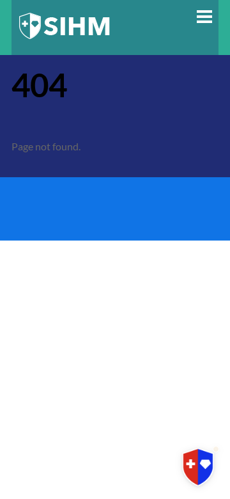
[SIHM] (65, 38)
